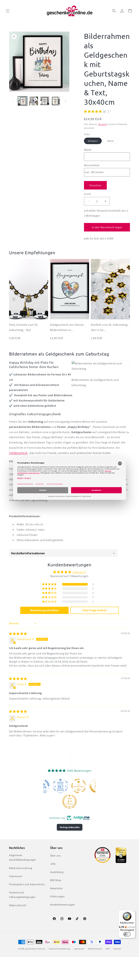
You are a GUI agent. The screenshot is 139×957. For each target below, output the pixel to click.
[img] (18, 634)
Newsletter (56, 888)
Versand (102, 124)
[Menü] (133, 912)
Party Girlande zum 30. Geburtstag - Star (23, 327)
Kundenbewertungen (62, 904)
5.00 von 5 (79, 572)
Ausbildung (57, 872)
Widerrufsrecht (17, 905)
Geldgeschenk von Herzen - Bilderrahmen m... (67, 327)
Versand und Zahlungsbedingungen (22, 895)
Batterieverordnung (20, 868)
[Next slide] (125, 299)
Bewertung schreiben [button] (44, 610)
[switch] (127, 934)
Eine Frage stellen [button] (95, 610)
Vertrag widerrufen (69, 827)
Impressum (15, 876)
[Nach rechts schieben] (66, 101)
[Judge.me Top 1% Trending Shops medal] (69, 801)
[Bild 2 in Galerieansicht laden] (44, 101)
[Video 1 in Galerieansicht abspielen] (33, 101)
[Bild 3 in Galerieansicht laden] (55, 101)
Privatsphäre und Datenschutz (27, 884)
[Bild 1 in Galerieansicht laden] (22, 101)
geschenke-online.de (35, 948)
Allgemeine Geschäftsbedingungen (22, 857)
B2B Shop (55, 880)
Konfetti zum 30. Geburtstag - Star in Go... (110, 327)
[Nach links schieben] (13, 101)
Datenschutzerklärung (59, 948)
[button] (8, 11)
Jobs (53, 863)
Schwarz (93, 141)
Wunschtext (91, 165)
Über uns (55, 855)
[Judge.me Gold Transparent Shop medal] (78, 786)
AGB (107, 948)
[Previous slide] (13, 299)
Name (87, 150)
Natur (112, 141)
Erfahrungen (57, 896)
